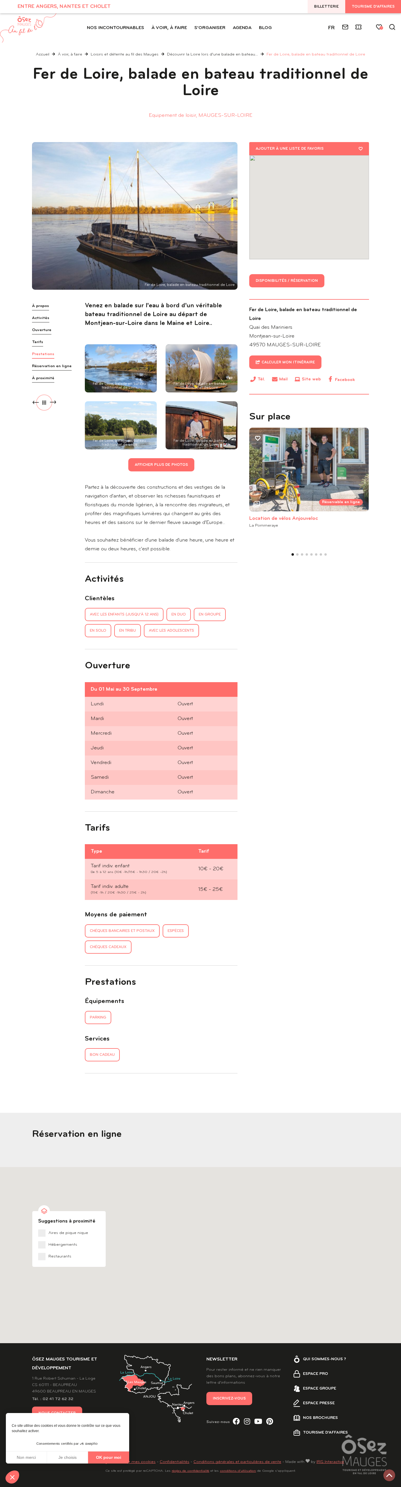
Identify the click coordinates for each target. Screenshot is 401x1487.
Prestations (43, 354)
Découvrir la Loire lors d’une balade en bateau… (213, 54)
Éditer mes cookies (137, 1462)
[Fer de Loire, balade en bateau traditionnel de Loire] (134, 216)
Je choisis (67, 1457)
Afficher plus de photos (161, 465)
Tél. (261, 380)
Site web (311, 379)
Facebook (345, 379)
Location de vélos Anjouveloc (283, 518)
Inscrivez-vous (229, 1398)
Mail (283, 379)
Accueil (42, 54)
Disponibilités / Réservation (287, 281)
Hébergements (62, 1244)
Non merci (26, 1457)
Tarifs (37, 342)
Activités (40, 318)
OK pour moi (108, 1457)
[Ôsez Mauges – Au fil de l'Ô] (28, 28)
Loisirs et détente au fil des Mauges (125, 54)
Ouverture (41, 330)
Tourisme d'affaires (373, 7)
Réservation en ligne (52, 366)
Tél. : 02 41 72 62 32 (52, 1399)
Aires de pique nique (68, 1233)
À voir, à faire (70, 54)
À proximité (43, 378)
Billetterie (326, 7)
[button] (12, 1477)
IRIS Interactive (330, 1462)
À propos (40, 306)
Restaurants (59, 1256)
